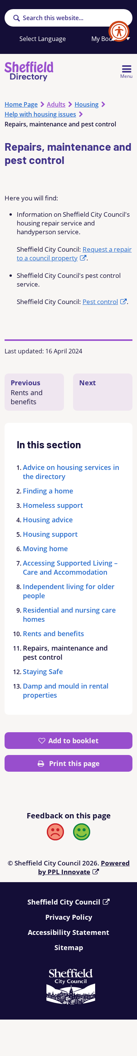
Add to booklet (73, 740)
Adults (56, 104)
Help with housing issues (40, 114)
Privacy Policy (68, 917)
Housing (87, 104)
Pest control (100, 301)
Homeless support (53, 505)
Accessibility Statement (68, 932)
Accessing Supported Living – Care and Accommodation (70, 567)
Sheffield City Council (63, 901)
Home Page (21, 104)
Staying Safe (43, 671)
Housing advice (48, 519)
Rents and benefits (53, 633)
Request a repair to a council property (74, 253)
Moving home (45, 548)
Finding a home (48, 490)
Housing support (50, 534)
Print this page (73, 763)
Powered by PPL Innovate (84, 867)
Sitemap (68, 947)
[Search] (16, 19)
